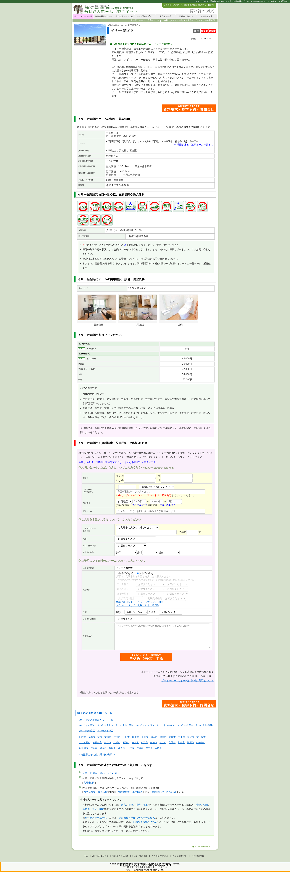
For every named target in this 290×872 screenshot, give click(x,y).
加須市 (121, 747)
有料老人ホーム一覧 (83, 16)
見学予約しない (147, 573)
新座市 (172, 737)
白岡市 (158, 747)
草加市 (107, 737)
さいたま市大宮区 (125, 725)
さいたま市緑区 (105, 730)
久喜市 (91, 737)
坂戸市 (190, 742)
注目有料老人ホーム (104, 16)
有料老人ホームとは (124, 16)
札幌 (198, 804)
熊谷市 (93, 747)
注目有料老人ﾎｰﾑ (100, 856)
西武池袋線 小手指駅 (130, 792)
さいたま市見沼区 (145, 725)
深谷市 (103, 747)
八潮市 (116, 742)
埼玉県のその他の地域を (94, 754)
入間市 (172, 742)
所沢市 (144, 742)
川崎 (138, 804)
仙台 (205, 804)
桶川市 (135, 737)
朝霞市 (163, 737)
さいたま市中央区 (166, 725)
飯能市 (153, 742)
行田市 (112, 747)
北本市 (144, 737)
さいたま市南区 (87, 730)
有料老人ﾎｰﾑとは (120, 856)
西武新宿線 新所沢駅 (96, 792)
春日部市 (97, 742)
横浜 (130, 804)
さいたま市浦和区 (204, 725)
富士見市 (201, 737)
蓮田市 (140, 747)
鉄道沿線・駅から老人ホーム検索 (137, 817)
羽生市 (130, 747)
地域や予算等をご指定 (145, 822)
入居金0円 (89, 782)
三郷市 (126, 742)
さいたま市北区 (105, 725)
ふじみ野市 (84, 742)
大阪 (94, 809)
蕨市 (99, 737)
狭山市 (163, 742)
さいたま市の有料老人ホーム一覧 (96, 720)
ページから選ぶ (100, 773)
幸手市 (149, 747)
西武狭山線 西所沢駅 (164, 792)
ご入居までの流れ (165, 16)
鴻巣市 (153, 737)
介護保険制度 (207, 16)
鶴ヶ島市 (200, 742)
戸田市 (117, 737)
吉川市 (135, 742)
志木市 (181, 737)
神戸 (101, 809)
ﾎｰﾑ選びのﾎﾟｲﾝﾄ (139, 856)
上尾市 (126, 737)
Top (86, 856)
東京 (123, 804)
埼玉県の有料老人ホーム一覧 (95, 712)
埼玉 (145, 804)
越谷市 (107, 742)
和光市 (190, 737)
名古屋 (86, 809)
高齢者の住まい (186, 16)
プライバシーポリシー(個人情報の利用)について (187, 680)
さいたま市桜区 (185, 725)
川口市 (82, 737)
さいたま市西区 (87, 725)
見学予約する (126, 573)
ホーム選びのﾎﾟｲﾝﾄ (144, 16)
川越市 (181, 742)
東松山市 (83, 747)
